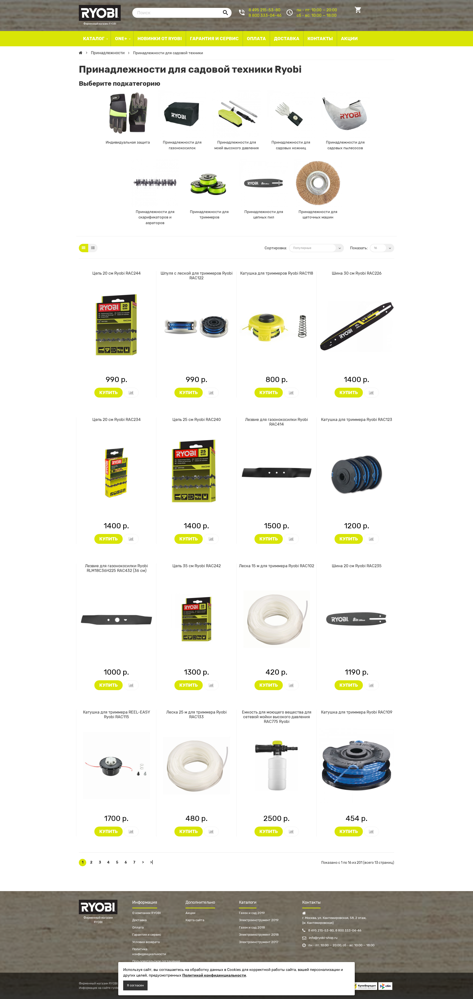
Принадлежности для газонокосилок (182, 145)
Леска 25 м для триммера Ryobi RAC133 (196, 714)
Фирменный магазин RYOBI (100, 12)
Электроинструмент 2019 (259, 920)
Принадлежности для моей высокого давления (236, 145)
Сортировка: (276, 248)
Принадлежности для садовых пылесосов (345, 145)
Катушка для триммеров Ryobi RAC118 (276, 273)
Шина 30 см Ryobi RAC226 (357, 273)
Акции (190, 913)
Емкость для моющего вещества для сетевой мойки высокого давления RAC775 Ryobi (276, 717)
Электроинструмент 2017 (258, 942)
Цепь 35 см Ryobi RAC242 (196, 566)
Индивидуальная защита (128, 142)
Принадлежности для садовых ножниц (290, 145)
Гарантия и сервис (146, 934)
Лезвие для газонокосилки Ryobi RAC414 (276, 422)
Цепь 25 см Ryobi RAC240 (196, 419)
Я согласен (135, 985)
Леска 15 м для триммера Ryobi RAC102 (276, 566)
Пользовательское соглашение (156, 961)
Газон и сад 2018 (252, 927)
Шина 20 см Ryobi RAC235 (357, 566)
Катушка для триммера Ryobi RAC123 (356, 419)
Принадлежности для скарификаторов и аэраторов (155, 217)
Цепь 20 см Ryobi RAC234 (116, 419)
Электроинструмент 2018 (259, 934)
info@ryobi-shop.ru (323, 938)
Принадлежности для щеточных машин (318, 215)
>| (151, 862)
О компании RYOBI (146, 913)
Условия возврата (146, 942)
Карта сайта (195, 920)
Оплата (138, 927)
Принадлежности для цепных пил (263, 215)
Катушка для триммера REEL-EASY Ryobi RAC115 (116, 714)
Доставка (139, 920)
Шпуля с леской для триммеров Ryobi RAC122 (197, 275)
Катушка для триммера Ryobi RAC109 (356, 712)
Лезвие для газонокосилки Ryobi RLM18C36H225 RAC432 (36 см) (116, 568)
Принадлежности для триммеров (209, 215)
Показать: (359, 248)
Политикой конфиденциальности (214, 975)
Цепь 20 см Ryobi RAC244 (116, 273)
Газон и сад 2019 (252, 913)
